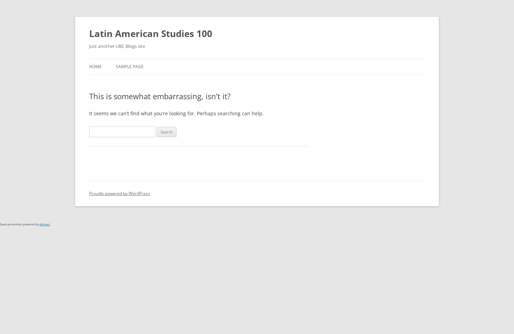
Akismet (45, 224)
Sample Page (130, 67)
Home (95, 67)
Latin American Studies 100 (150, 33)
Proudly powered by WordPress (119, 193)
